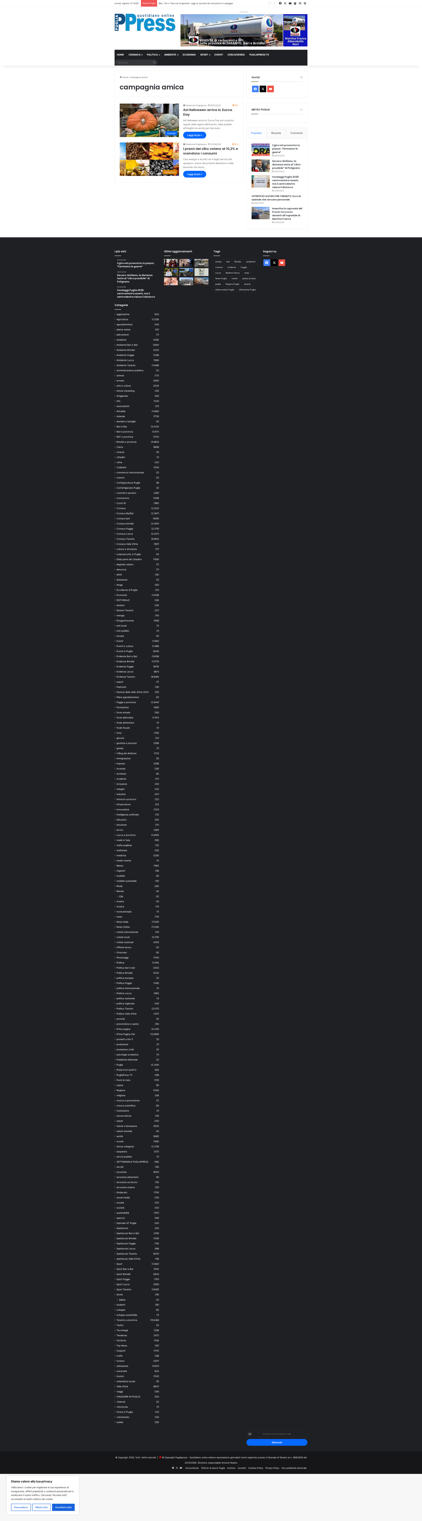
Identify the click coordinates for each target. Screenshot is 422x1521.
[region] (43, 1495)
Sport (204, 54)
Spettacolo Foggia (126, 1243)
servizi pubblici (124, 1156)
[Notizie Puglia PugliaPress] (145, 22)
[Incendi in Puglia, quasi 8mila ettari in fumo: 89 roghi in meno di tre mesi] (202, 281)
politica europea (125, 978)
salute (120, 1121)
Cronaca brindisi (125, 523)
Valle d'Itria (122, 1386)
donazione (122, 579)
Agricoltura (122, 319)
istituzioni (121, 819)
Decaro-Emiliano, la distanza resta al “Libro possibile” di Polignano (286, 164)
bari (228, 261)
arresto (120, 380)
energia (120, 615)
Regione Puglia (232, 284)
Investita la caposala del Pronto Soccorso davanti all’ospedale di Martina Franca (287, 214)
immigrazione (124, 758)
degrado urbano (125, 564)
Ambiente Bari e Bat (127, 345)
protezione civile (125, 1049)
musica (120, 906)
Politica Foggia (124, 983)
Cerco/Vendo (236, 54)
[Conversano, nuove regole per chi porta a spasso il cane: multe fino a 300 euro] (202, 272)
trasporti (121, 1350)
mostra (120, 901)
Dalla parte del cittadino (129, 559)
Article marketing (126, 391)
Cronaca (134, 54)
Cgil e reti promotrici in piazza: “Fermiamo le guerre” (286, 149)
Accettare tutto (63, 1507)
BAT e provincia (125, 436)
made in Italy (123, 840)
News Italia (122, 922)
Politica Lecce (124, 993)
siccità (120, 1167)
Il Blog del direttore (126, 753)
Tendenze (122, 1335)
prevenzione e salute (128, 1024)
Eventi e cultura (125, 646)
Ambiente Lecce (125, 360)
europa (120, 636)
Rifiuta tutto (41, 1507)
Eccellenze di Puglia (127, 590)
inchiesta (121, 773)
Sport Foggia (123, 1279)
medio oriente (124, 860)
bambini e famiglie (126, 421)
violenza (121, 1401)
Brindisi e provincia (126, 442)
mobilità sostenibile (127, 881)
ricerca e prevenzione (128, 1100)
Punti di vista (123, 1080)
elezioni (120, 605)
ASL (119, 401)
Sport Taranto (124, 1289)
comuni (120, 477)
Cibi (121, 896)
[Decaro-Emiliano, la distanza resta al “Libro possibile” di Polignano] (261, 165)
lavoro (120, 830)
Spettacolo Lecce (126, 1248)
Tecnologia (122, 1330)
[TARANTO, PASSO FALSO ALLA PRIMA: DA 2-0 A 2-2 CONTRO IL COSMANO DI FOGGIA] (171, 263)
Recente (276, 133)
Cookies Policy (255, 1468)
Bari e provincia (125, 431)
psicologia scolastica (127, 1054)
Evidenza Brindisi (125, 661)
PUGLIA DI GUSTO (126, 1070)
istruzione (122, 824)
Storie (120, 1294)
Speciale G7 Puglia (126, 1223)
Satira (122, 1299)
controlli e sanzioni (126, 493)
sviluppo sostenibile (127, 1315)
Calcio (120, 447)
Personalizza (21, 1507)
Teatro (120, 1325)
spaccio (121, 1218)
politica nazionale (126, 998)
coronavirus (123, 498)
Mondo (120, 891)
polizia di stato (249, 278)
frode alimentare (125, 722)
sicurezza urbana (126, 1187)
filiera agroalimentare (128, 697)
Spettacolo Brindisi (126, 1238)
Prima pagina (123, 1029)
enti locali (122, 625)
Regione (121, 1090)
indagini (121, 789)
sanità (120, 1136)
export (120, 682)
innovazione (123, 809)
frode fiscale (123, 727)
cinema (120, 452)
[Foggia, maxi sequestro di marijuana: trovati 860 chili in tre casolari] (202, 263)
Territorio (121, 1340)
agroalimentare (125, 324)
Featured (121, 687)
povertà (121, 1019)
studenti (121, 1304)
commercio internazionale (130, 472)
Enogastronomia (125, 620)
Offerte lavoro (124, 947)
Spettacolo (122, 1228)
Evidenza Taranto (126, 676)
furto (119, 733)
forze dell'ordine (125, 717)
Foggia (244, 267)
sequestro (122, 1151)
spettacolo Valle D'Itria (128, 1258)
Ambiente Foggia (125, 355)
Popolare (256, 133)
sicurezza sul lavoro (127, 1182)
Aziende (121, 416)
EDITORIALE (123, 600)
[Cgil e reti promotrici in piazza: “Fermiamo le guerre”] (261, 150)
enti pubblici (123, 630)
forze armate (123, 712)
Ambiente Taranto (126, 365)
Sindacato (122, 1192)
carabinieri (251, 261)
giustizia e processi (127, 743)
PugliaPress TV (259, 54)
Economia (189, 54)
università (122, 1371)
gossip (120, 748)
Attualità (121, 411)
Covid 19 (121, 503)
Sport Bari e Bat (125, 1269)
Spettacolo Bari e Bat (128, 1233)
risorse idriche (124, 1116)
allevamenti (123, 334)
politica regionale (126, 1003)
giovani (120, 738)
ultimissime (122, 1366)
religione (121, 1095)
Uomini (120, 1376)
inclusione (122, 784)
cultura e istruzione (127, 549)
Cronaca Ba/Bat (125, 513)
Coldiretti (121, 467)
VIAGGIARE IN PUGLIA (128, 1396)
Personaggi (122, 957)
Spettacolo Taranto (127, 1253)
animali (120, 375)
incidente (121, 779)
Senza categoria (125, 1146)
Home (120, 54)
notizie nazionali (125, 942)
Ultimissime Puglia (247, 289)
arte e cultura (124, 385)
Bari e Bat (122, 426)
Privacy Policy (272, 1468)
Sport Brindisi (124, 1274)
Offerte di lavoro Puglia (213, 1468)
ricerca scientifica (126, 1105)
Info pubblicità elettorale (294, 1468)
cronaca (219, 267)
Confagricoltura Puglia (128, 482)
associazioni (123, 406)
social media (123, 1197)
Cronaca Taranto (126, 539)
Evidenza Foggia (125, 666)
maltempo (122, 850)
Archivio (231, 1468)
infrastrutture (124, 804)
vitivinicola (122, 1407)
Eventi (218, 54)
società (120, 1207)
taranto (247, 284)
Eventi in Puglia (125, 651)
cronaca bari (123, 518)
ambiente (121, 339)
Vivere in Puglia (125, 1412)
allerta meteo (124, 329)
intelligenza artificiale (128, 814)
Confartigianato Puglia (128, 488)
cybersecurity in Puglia (129, 554)
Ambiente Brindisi (126, 350)
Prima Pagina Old (126, 1034)
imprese (121, 763)
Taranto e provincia (127, 1320)
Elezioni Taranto (125, 610)
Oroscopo (122, 952)
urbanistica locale (126, 1381)
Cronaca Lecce (125, 533)
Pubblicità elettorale (127, 1059)
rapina (120, 1085)
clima (119, 462)
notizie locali (123, 937)
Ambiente (170, 54)
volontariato (123, 1417)
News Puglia (221, 278)
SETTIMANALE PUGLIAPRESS (132, 1161)
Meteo (120, 865)
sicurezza (122, 1172)
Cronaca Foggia (125, 528)
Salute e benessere (127, 1126)
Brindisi (237, 261)
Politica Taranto (125, 1008)
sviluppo (121, 1310)
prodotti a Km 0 (125, 1039)
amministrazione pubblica (130, 370)
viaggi (120, 1391)
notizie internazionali (127, 932)
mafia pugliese (124, 845)
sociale (120, 1202)
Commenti (297, 133)
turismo (120, 1361)
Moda (119, 886)
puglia (218, 284)
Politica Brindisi (125, 973)
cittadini (121, 457)
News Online (123, 927)
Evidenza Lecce (125, 671)
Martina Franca (233, 273)
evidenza (231, 267)
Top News (122, 1345)
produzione (122, 1044)
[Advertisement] (99, 1497)
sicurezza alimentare (127, 1177)
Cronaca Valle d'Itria (127, 544)
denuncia (121, 569)
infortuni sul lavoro (126, 799)
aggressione (123, 314)
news (119, 916)
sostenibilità (123, 1213)
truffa (119, 1355)
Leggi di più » (194, 135)
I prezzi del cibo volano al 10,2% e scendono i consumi (210, 151)
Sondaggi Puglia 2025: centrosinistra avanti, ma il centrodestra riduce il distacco (285, 182)
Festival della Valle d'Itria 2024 (133, 692)
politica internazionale (128, 988)
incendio (121, 768)
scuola (120, 1141)
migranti (121, 870)
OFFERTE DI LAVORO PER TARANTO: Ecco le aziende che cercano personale (276, 198)
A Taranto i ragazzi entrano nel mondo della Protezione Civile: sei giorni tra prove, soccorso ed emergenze (214, 3)
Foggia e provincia (126, 702)
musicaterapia (124, 911)
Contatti (242, 1468)
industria (121, 794)
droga (120, 585)
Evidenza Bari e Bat (127, 656)
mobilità (121, 876)
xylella (120, 1422)
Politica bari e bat (126, 967)
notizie (234, 278)
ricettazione (123, 1110)
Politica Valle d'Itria (126, 1013)
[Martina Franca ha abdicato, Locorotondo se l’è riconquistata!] (186, 263)
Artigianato (122, 396)
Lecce (218, 273)
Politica (152, 54)
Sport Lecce (123, 1284)
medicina (121, 855)
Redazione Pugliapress (196, 105)
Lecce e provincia (126, 835)
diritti (119, 574)
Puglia (120, 1064)
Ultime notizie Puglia (224, 289)
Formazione (123, 707)
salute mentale (124, 1131)
